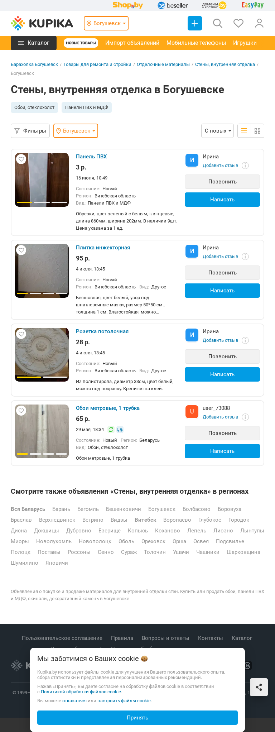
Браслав (21, 520)
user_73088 (216, 408)
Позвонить (222, 181)
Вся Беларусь (28, 509)
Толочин (155, 552)
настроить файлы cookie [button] (124, 700)
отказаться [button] (74, 700)
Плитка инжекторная (103, 247)
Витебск (145, 520)
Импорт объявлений (132, 42)
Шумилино (24, 563)
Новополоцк (95, 541)
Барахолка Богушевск (34, 64)
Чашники (207, 552)
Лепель (196, 530)
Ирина (211, 156)
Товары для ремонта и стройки (97, 64)
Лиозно (223, 530)
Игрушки (245, 42)
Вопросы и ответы (166, 638)
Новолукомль (54, 541)
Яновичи (56, 563)
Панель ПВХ (91, 156)
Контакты (211, 638)
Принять (137, 717)
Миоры (20, 541)
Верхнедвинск (57, 520)
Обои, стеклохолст (34, 107)
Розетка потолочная (102, 331)
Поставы (49, 552)
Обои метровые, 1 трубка (108, 408)
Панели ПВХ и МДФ (86, 107)
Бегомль (88, 509)
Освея (201, 541)
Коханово (167, 530)
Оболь (126, 541)
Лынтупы (252, 530)
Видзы (119, 520)
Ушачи (181, 552)
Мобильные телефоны (196, 42)
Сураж (129, 552)
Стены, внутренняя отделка (225, 64)
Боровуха (229, 509)
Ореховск (153, 541)
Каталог (243, 638)
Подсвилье (230, 541)
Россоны (79, 552)
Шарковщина (243, 552)
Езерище (109, 530)
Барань (61, 509)
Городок (238, 520)
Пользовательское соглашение (63, 638)
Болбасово (197, 509)
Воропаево (177, 520)
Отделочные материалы (163, 64)
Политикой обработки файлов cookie (81, 691)
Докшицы (46, 530)
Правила (123, 638)
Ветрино (92, 520)
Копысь (138, 530)
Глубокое (209, 520)
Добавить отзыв (220, 165)
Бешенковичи (123, 509)
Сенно (106, 552)
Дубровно (78, 530)
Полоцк (20, 552)
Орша (179, 541)
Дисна (19, 530)
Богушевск (161, 509)
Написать (222, 199)
